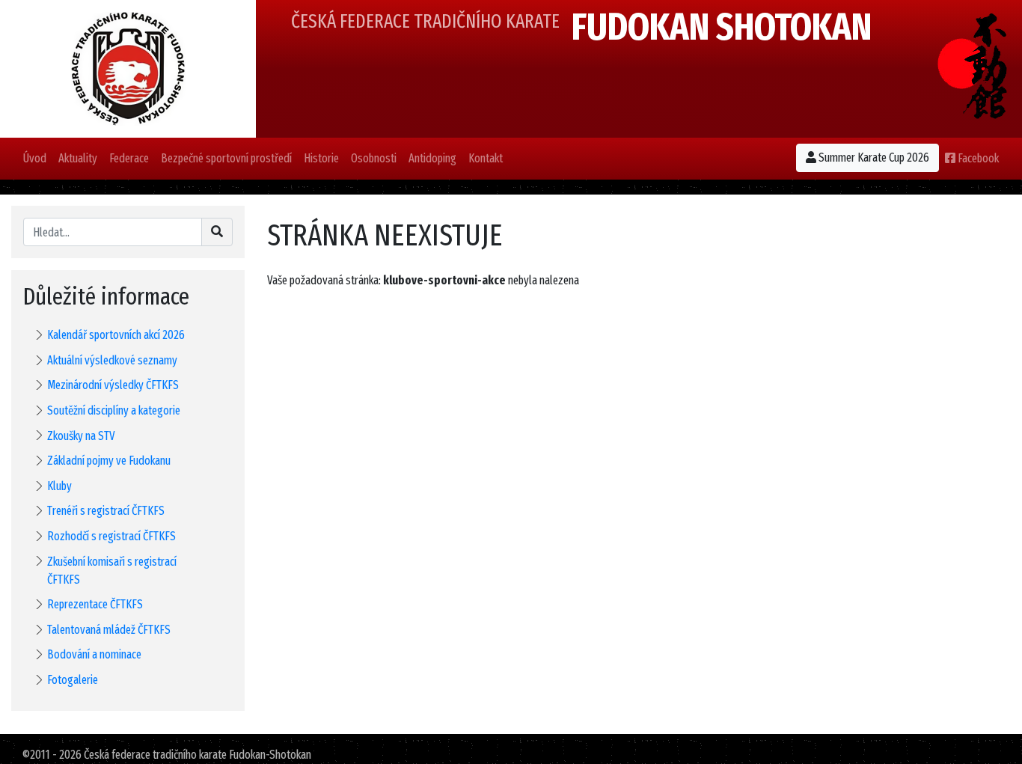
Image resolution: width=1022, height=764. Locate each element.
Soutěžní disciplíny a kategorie (113, 410)
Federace (129, 158)
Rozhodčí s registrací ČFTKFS (111, 536)
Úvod (34, 158)
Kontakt (485, 158)
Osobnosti (374, 158)
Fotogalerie (72, 680)
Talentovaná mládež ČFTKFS (109, 630)
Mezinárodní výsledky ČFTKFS (113, 385)
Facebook (977, 158)
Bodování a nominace (94, 654)
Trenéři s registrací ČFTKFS (106, 511)
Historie (321, 158)
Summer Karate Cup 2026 (872, 157)
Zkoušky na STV (81, 436)
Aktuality (77, 158)
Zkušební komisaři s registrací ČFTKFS (112, 570)
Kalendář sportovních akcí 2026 (116, 335)
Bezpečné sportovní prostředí (226, 158)
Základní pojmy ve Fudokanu (109, 460)
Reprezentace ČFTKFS (95, 604)
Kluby (59, 486)
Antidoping (432, 158)
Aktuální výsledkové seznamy (112, 360)
